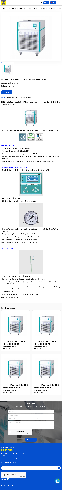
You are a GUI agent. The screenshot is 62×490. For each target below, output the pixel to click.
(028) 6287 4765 (18, 458)
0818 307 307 (9, 458)
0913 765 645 (5, 460)
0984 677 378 (13, 460)
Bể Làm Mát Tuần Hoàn (31, 8)
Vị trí (46, 2)
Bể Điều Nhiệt (20, 8)
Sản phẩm (12, 8)
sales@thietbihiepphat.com (11, 462)
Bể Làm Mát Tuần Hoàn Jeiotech (47, 8)
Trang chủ (5, 8)
